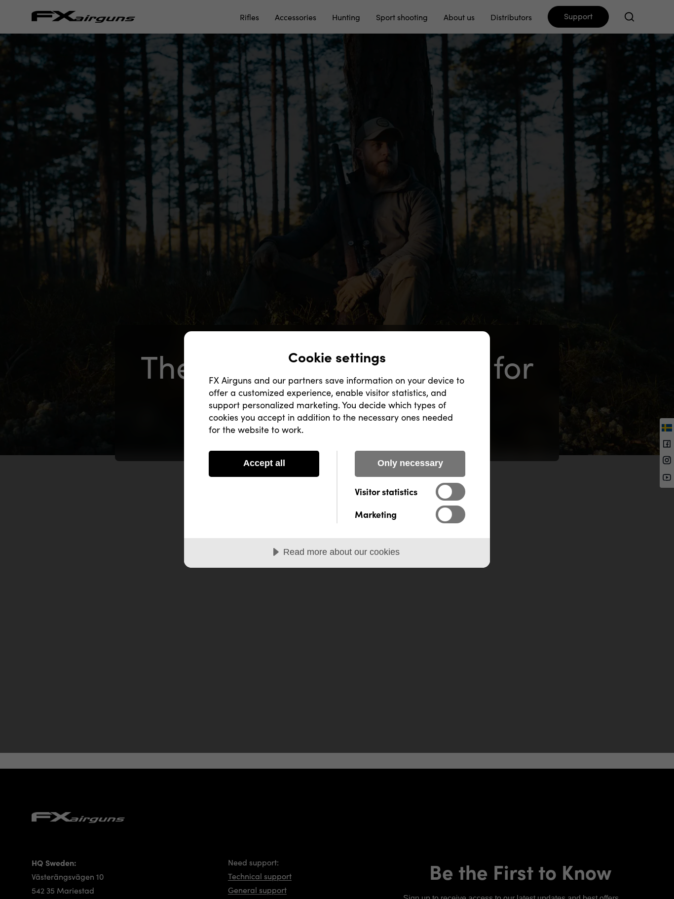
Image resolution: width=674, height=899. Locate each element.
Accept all (264, 463)
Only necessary (410, 463)
